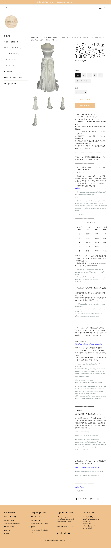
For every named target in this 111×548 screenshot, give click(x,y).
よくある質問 (87, 528)
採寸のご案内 (87, 524)
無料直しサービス (89, 521)
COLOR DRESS (9, 520)
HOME (7, 36)
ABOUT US (9, 66)
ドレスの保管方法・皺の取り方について (42, 531)
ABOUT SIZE (10, 60)
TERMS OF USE (35, 520)
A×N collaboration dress (12, 523)
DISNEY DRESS (9, 527)
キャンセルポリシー (90, 526)
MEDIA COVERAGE (13, 48)
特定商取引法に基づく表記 (39, 523)
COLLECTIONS (11, 42)
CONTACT (9, 71)
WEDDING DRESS (50, 37)
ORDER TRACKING (13, 77)
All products (11, 54)
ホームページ (35, 37)
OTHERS (7, 534)
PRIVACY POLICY (36, 517)
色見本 (33, 527)
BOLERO (7, 530)
